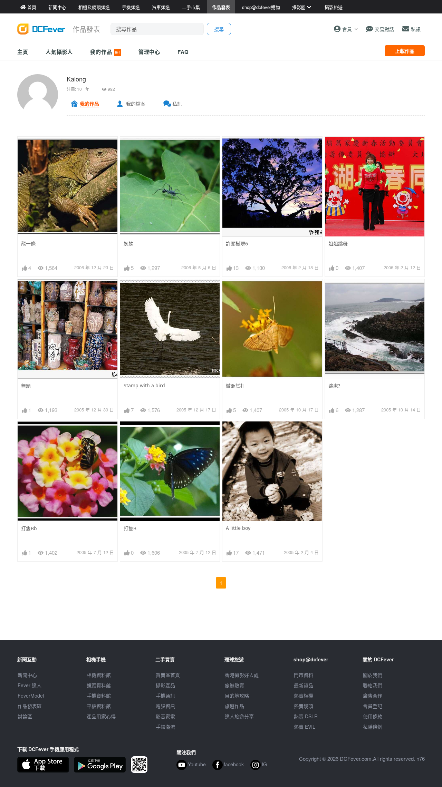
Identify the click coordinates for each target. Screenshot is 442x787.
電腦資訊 (165, 705)
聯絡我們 (372, 685)
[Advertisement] (221, 624)
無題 (26, 385)
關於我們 (372, 674)
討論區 (25, 716)
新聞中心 (27, 674)
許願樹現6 (237, 243)
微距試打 (235, 385)
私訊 (177, 103)
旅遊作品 (234, 705)
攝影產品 (165, 685)
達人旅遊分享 (239, 716)
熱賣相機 (303, 695)
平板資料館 (99, 705)
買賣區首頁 (168, 674)
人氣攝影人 (59, 52)
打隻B (130, 528)
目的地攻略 (237, 695)
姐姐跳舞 (338, 243)
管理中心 (149, 52)
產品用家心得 (101, 716)
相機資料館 (99, 674)
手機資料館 (99, 695)
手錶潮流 (165, 726)
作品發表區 (30, 705)
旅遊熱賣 (234, 685)
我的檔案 (135, 103)
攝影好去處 (242, 674)
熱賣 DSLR (306, 716)
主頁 (22, 52)
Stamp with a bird (144, 385)
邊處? (334, 385)
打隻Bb (29, 528)
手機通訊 (165, 695)
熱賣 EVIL (304, 726)
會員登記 (372, 705)
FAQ (183, 52)
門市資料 (303, 674)
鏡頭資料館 (99, 685)
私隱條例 (372, 726)
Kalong (76, 78)
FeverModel (31, 695)
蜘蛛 (128, 243)
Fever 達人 (29, 685)
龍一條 (28, 243)
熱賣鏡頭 (303, 705)
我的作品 (105, 52)
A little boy (238, 528)
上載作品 (404, 50)
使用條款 (372, 716)
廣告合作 (372, 695)
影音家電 (165, 716)
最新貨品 (303, 685)
